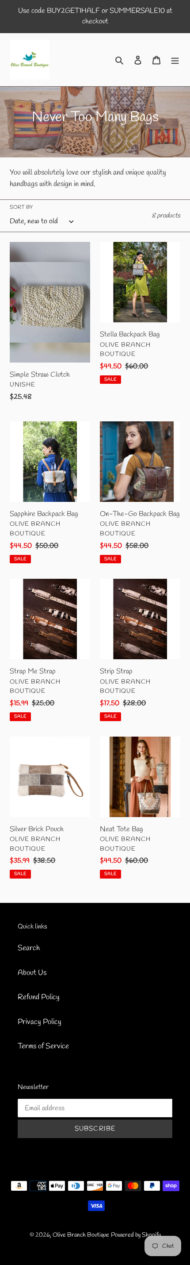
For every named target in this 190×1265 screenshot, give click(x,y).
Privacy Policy (39, 1022)
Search (29, 948)
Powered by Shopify (136, 1235)
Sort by (21, 207)
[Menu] (175, 60)
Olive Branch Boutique (81, 1235)
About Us (32, 973)
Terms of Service (43, 1046)
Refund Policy (39, 997)
